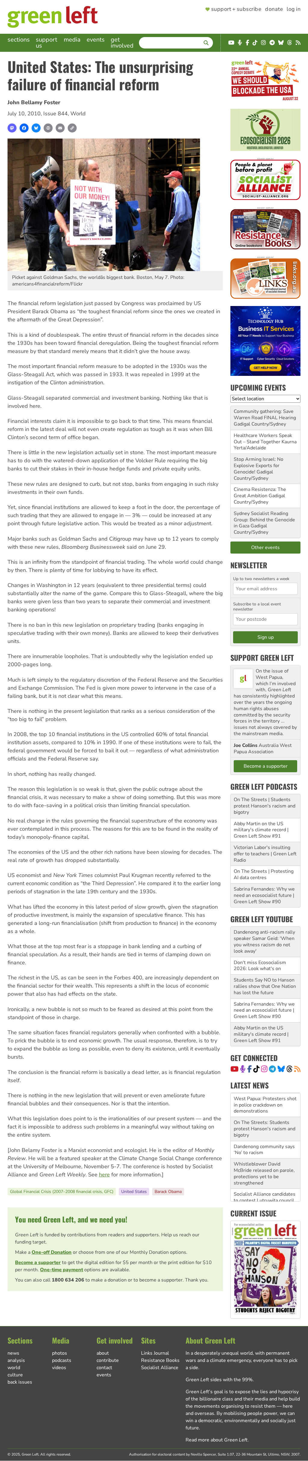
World (78, 113)
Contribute (108, 1360)
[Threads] (289, 1068)
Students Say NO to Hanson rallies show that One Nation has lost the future (265, 986)
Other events (265, 547)
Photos (59, 1353)
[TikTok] (256, 1068)
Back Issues (20, 1382)
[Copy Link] (72, 128)
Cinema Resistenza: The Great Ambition (260, 492)
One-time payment (61, 1269)
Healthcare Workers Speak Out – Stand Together (263, 438)
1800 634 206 (68, 1280)
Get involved (122, 43)
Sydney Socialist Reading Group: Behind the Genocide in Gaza (264, 519)
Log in (293, 9)
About (103, 1353)
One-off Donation (52, 1252)
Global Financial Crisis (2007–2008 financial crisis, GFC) (61, 1191)
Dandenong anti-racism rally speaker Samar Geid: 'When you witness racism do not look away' (264, 941)
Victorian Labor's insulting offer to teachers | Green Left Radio (265, 853)
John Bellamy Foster (34, 102)
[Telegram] (272, 1068)
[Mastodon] (12, 128)
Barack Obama (168, 1191)
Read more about (217, 1440)
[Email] (60, 128)
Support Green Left (262, 657)
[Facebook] (24, 128)
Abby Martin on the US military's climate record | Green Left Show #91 (261, 830)
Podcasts (61, 1360)
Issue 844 (55, 113)
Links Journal (155, 1353)
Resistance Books (160, 1360)
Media (72, 40)
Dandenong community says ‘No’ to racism (264, 1149)
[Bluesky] (36, 128)
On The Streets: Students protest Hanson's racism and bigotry (264, 1128)
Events (96, 40)
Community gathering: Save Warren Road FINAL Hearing (265, 414)
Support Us (46, 43)
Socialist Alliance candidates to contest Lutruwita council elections (264, 1200)
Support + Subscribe (236, 9)
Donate (274, 9)
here (104, 1174)
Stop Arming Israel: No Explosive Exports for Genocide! (258, 465)
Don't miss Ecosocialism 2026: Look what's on (260, 965)
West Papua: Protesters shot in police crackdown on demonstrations (265, 1105)
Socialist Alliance (159, 1367)
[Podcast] (242, 1068)
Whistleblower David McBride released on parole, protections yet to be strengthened (264, 1173)
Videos (59, 1367)
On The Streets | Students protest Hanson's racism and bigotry (264, 806)
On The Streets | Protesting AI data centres (264, 874)
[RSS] (297, 1068)
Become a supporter (38, 1262)
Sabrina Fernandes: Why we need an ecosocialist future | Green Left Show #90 (264, 895)
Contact (104, 1367)
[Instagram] (264, 1068)
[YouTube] (234, 1068)
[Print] (48, 128)
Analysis (16, 1360)
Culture (15, 1375)
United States (134, 1191)
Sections (19, 40)
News (13, 1353)
